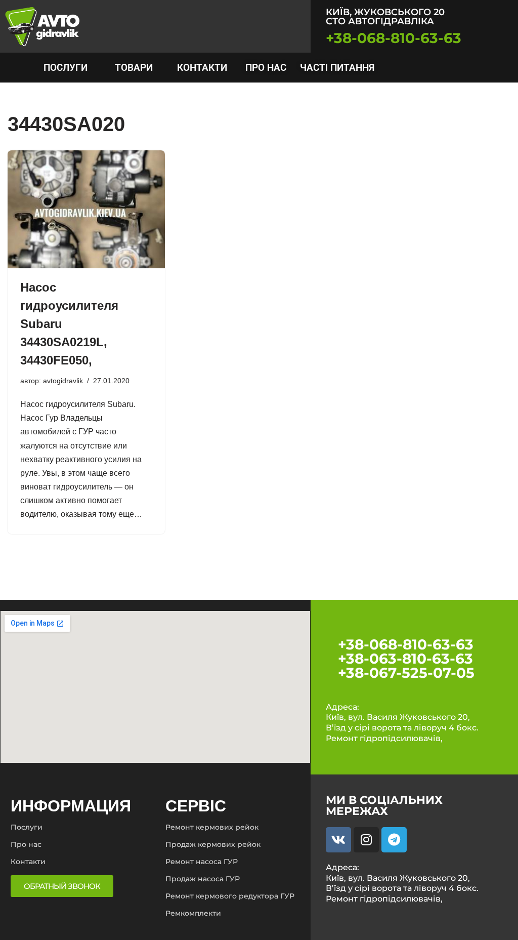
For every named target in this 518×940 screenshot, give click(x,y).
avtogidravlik (63, 381)
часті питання (337, 67)
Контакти (202, 67)
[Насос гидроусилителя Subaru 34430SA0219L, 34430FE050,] (86, 209)
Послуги (26, 827)
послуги (66, 67)
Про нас (265, 67)
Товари (134, 67)
